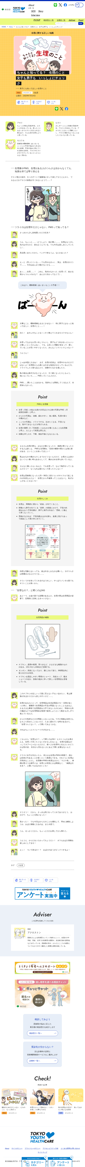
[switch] (79, 5)
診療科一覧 (61, 20)
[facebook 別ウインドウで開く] (65, 5)
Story (18, 92)
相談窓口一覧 (48, 20)
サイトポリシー (17, 1148)
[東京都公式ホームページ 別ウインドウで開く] (6, 10)
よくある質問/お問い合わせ (70, 1148)
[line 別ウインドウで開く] (55, 5)
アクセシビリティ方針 (50, 1148)
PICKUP (37, 20)
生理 (36, 92)
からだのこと (27, 92)
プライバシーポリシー (32, 1148)
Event (81, 20)
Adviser (72, 20)
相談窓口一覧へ (35, 1033)
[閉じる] (45, 1157)
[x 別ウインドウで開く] (60, 5)
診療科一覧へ (34, 1061)
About (7, 1148)
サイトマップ (42, 1152)
